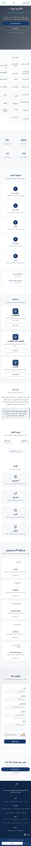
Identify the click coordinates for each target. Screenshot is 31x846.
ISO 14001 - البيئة (16, 808)
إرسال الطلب (15, 741)
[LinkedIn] (25, 834)
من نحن (25, 801)
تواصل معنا (6, 801)
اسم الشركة (23, 711)
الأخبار (11, 801)
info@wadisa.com (12, 830)
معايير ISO (15, 350)
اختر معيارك (15, 28)
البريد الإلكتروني (22, 703)
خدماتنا (21, 801)
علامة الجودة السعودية (9, 812)
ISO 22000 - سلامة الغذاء (20, 812)
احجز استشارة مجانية (15, 23)
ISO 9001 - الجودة (25, 808)
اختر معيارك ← (15, 772)
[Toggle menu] (13, 2)
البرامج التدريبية (15, 374)
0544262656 (20, 830)
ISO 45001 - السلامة (6, 808)
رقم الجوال (23, 696)
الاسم (24, 688)
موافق (12, 843)
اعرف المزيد (16, 324)
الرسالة (24, 721)
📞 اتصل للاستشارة (15, 769)
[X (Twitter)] (28, 834)
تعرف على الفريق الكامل (15, 451)
